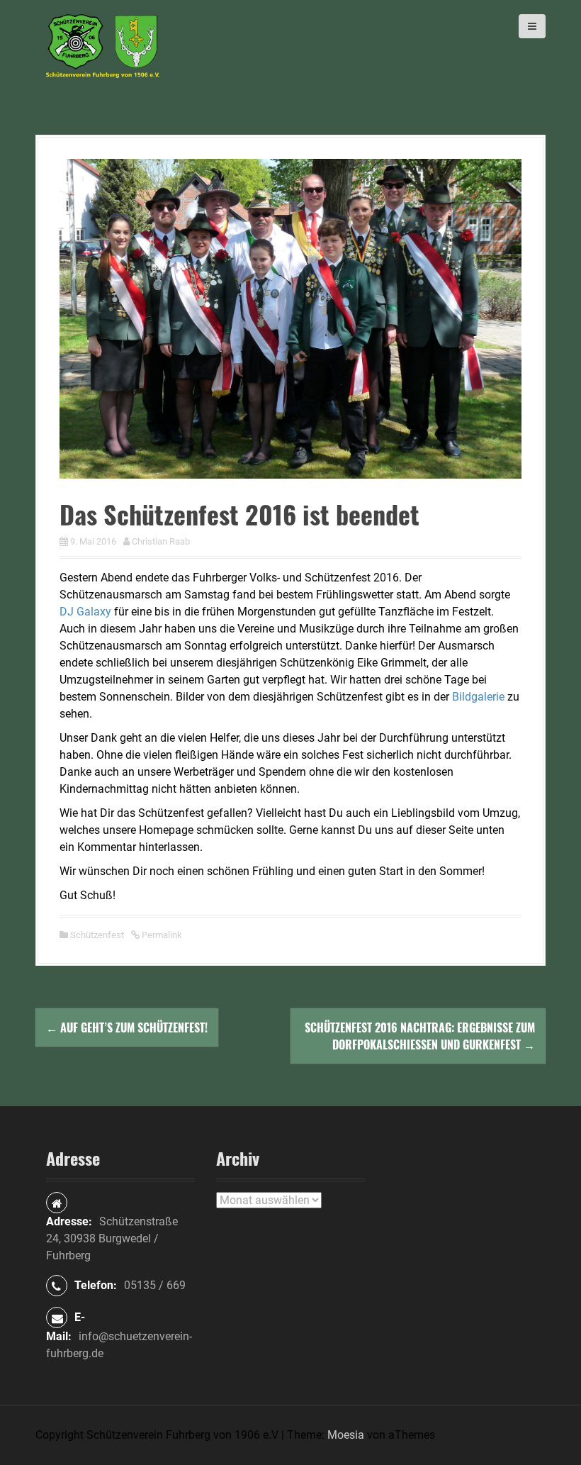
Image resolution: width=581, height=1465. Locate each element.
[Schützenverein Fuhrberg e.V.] (102, 45)
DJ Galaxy (85, 611)
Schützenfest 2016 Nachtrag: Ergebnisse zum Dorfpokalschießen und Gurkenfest (420, 1036)
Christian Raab (161, 541)
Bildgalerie (478, 696)
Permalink (161, 935)
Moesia (345, 1435)
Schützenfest (97, 935)
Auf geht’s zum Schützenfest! (127, 1027)
